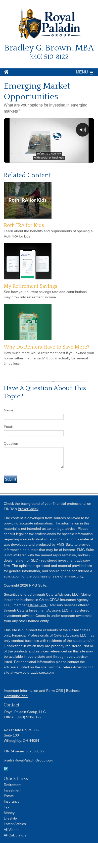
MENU (82, 72)
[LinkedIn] (6, 770)
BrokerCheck (28, 509)
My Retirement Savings (30, 286)
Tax (6, 807)
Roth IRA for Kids (24, 225)
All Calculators (15, 835)
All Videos (11, 830)
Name (8, 410)
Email (8, 427)
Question (11, 443)
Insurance (12, 801)
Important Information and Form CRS (33, 691)
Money (9, 813)
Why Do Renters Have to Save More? (46, 347)
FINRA (33, 605)
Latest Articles (15, 824)
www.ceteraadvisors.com (34, 672)
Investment (12, 790)
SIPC (43, 605)
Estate (9, 796)
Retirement (12, 785)
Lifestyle (10, 818)
